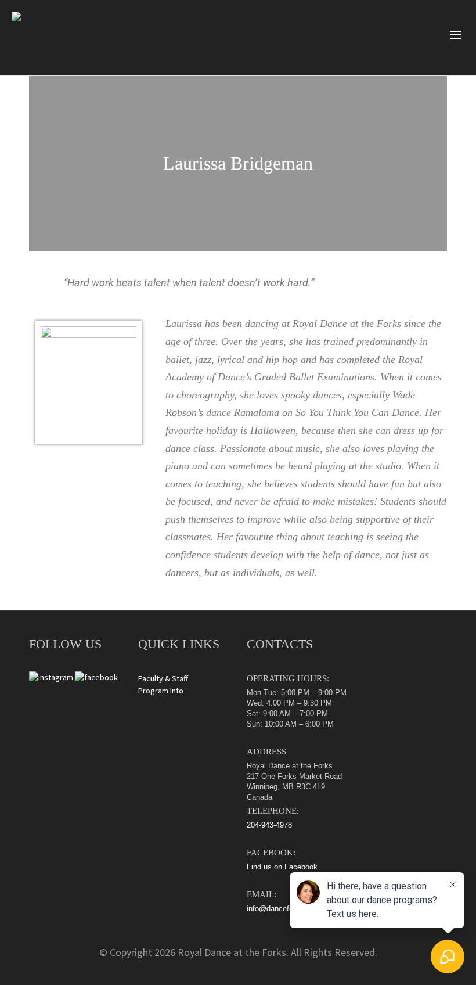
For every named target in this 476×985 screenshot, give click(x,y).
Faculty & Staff (163, 678)
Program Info (160, 690)
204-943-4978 (269, 825)
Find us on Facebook (282, 866)
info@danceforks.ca (280, 908)
